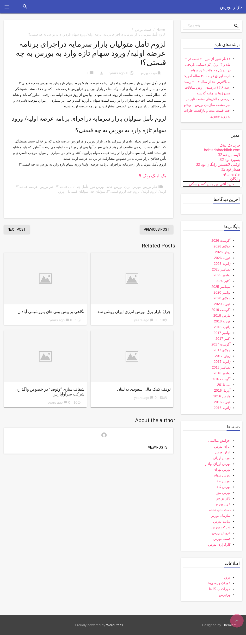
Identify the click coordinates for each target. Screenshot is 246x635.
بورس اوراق (222, 458)
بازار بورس (231, 7)
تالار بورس (223, 498)
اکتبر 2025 (223, 281)
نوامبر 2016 (222, 373)
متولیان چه (97, 191)
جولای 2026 (222, 246)
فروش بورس (221, 533)
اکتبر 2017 (223, 338)
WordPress (114, 625)
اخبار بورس (151, 187)
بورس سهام (222, 475)
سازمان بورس (220, 516)
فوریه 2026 (222, 258)
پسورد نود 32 (230, 160)
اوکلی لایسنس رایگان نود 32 (218, 164)
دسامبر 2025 (221, 269)
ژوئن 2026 (223, 252)
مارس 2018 (222, 315)
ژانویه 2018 (222, 327)
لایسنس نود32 (229, 155)
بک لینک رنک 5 (152, 176)
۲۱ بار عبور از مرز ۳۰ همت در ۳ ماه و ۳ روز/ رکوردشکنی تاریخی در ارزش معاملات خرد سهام (208, 64)
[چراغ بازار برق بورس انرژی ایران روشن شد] (132, 278)
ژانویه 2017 (222, 362)
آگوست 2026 (221, 240)
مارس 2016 (222, 396)
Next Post (17, 229)
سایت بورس (222, 521)
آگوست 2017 (221, 344)
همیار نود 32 (230, 169)
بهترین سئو (231, 174)
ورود (61, 191)
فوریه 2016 (222, 402)
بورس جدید (114, 187)
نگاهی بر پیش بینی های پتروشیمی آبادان (51, 311)
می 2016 (224, 385)
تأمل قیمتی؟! (65, 187)
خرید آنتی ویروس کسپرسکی (211, 184)
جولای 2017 (222, 350)
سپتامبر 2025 (221, 287)
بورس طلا (224, 481)
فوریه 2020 (222, 304)
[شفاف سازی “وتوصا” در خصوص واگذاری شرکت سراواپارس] (45, 356)
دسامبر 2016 (221, 367)
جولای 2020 (222, 298)
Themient (229, 625)
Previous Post (156, 229)
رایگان (235, 179)
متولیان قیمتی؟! (77, 191)
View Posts (157, 447)
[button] (6, 6)
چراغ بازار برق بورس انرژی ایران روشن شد (134, 311)
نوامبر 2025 (222, 275)
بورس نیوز (97, 187)
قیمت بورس (143, 29)
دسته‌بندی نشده (220, 510)
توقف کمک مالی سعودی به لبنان (144, 389)
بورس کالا (224, 487)
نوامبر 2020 (222, 292)
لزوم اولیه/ (149, 191)
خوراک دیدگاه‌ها (220, 589)
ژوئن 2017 (223, 356)
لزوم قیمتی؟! (116, 191)
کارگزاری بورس (219, 544)
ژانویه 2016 (222, 408)
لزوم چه (134, 191)
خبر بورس (47, 187)
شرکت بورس (221, 527)
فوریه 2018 (222, 321)
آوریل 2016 (222, 390)
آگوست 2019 (221, 310)
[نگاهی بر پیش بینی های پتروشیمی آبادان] (45, 278)
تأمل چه (82, 187)
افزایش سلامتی (219, 441)
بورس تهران (222, 469)
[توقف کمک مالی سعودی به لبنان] (132, 356)
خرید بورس (223, 504)
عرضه (33, 187)
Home (161, 29)
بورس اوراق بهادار (218, 464)
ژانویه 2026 (222, 263)
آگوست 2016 (221, 379)
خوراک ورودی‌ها (219, 583)
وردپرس (225, 595)
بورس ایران (132, 187)
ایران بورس (222, 446)
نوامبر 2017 (222, 333)
